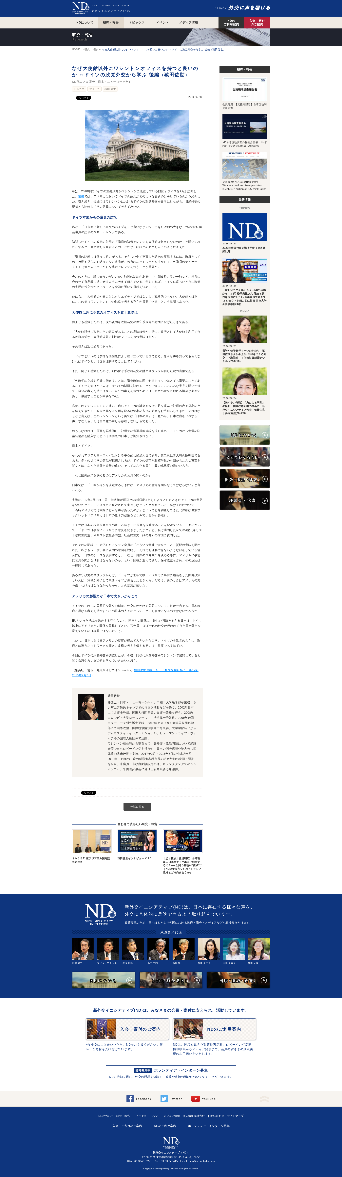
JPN (218, 8)
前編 (81, 196)
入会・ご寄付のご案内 (127, 1126)
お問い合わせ (216, 1116)
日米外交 (79, 89)
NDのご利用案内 (231, 22)
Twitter (176, 1099)
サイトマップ (235, 1116)
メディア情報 (188, 22)
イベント (163, 22)
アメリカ (94, 89)
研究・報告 (111, 22)
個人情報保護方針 (194, 1116)
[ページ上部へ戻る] (264, 1097)
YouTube (209, 1099)
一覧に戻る (137, 806)
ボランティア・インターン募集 (181, 1070)
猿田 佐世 (110, 89)
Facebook (143, 1099)
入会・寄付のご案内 (257, 22)
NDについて (85, 22)
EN (224, 8)
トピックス (137, 22)
